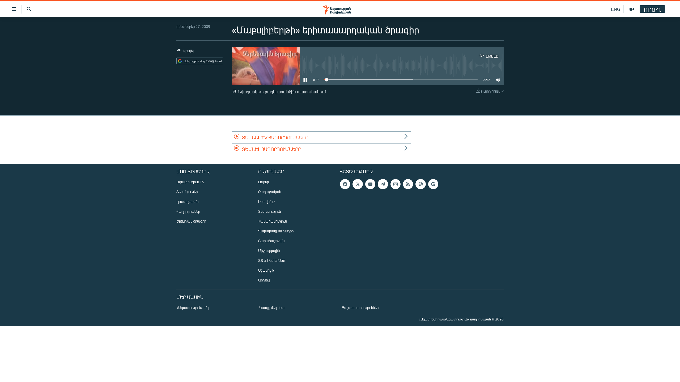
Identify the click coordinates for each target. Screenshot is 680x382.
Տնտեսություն (269, 211)
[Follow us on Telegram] (383, 184)
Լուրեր (263, 182)
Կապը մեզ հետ (271, 307)
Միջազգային (269, 250)
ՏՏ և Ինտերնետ (271, 260)
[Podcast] (420, 184)
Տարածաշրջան (271, 240)
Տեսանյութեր (187, 191)
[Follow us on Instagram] (395, 184)
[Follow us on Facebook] (345, 184)
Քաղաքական (269, 191)
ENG (615, 9)
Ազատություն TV (190, 182)
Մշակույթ (266, 270)
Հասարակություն (272, 221)
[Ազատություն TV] (632, 9)
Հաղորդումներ (188, 211)
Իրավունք (266, 201)
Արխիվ (264, 280)
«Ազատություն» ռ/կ (192, 307)
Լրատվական (187, 201)
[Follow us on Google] (433, 184)
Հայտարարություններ (360, 307)
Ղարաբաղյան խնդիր (276, 231)
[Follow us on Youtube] (370, 184)
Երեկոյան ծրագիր (191, 221)
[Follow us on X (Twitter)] (357, 184)
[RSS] (408, 184)
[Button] (185, 52)
